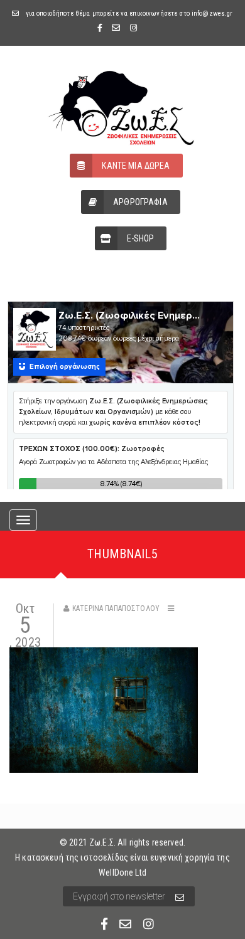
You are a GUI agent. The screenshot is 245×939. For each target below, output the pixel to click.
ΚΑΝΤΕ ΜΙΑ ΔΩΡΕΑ (136, 166)
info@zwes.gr (212, 13)
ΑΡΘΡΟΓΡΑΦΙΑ (140, 202)
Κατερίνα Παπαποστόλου (116, 608)
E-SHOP (141, 238)
